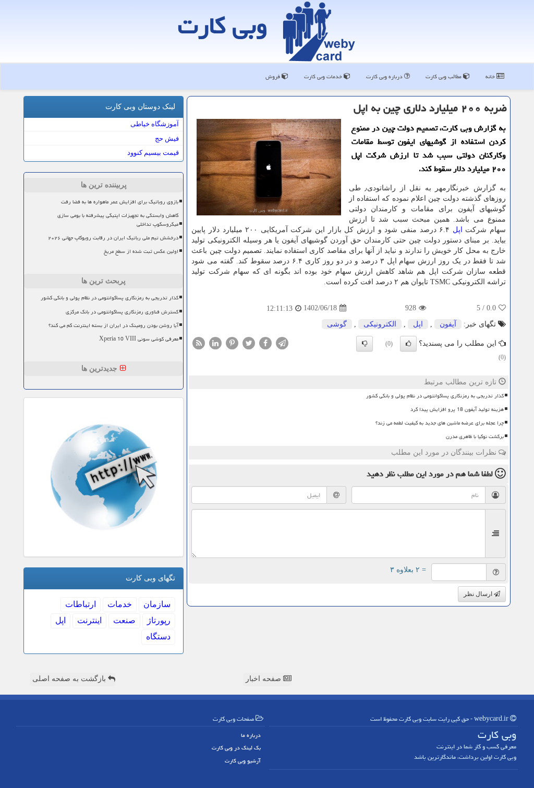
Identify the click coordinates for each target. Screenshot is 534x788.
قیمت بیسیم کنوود (153, 152)
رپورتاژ (159, 620)
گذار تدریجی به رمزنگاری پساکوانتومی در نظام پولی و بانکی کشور (435, 396)
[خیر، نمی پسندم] (364, 343)
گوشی (337, 324)
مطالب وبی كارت (444, 76)
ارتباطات (80, 604)
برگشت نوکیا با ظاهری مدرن (475, 436)
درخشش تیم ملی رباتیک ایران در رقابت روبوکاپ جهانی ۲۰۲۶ (113, 238)
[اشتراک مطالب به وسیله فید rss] (198, 342)
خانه (491, 76)
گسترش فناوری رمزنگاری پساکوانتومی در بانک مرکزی (122, 312)
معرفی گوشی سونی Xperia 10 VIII (138, 339)
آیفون (448, 324)
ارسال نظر (479, 594)
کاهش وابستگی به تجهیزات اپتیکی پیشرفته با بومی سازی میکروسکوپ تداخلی (117, 219)
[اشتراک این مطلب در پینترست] (232, 342)
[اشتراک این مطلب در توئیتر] (248, 342)
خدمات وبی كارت (324, 76)
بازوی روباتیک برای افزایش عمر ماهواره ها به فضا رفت (119, 202)
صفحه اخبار (264, 679)
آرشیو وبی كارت (243, 760)
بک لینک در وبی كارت (236, 747)
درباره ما (251, 735)
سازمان (157, 604)
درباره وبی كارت (385, 76)
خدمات (119, 604)
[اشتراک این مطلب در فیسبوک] (265, 342)
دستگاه (158, 636)
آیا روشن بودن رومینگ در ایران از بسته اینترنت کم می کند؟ (113, 325)
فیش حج (167, 138)
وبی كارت (223, 25)
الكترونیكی (379, 324)
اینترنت (89, 620)
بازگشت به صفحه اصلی (70, 679)
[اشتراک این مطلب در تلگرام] (282, 342)
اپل (458, 230)
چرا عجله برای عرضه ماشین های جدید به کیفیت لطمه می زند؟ (439, 423)
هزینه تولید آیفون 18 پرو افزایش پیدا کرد (457, 409)
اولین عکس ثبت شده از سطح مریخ (141, 251)
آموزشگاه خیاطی (154, 124)
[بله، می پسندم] (408, 343)
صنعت (124, 620)
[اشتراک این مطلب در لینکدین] (215, 342)
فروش (273, 76)
